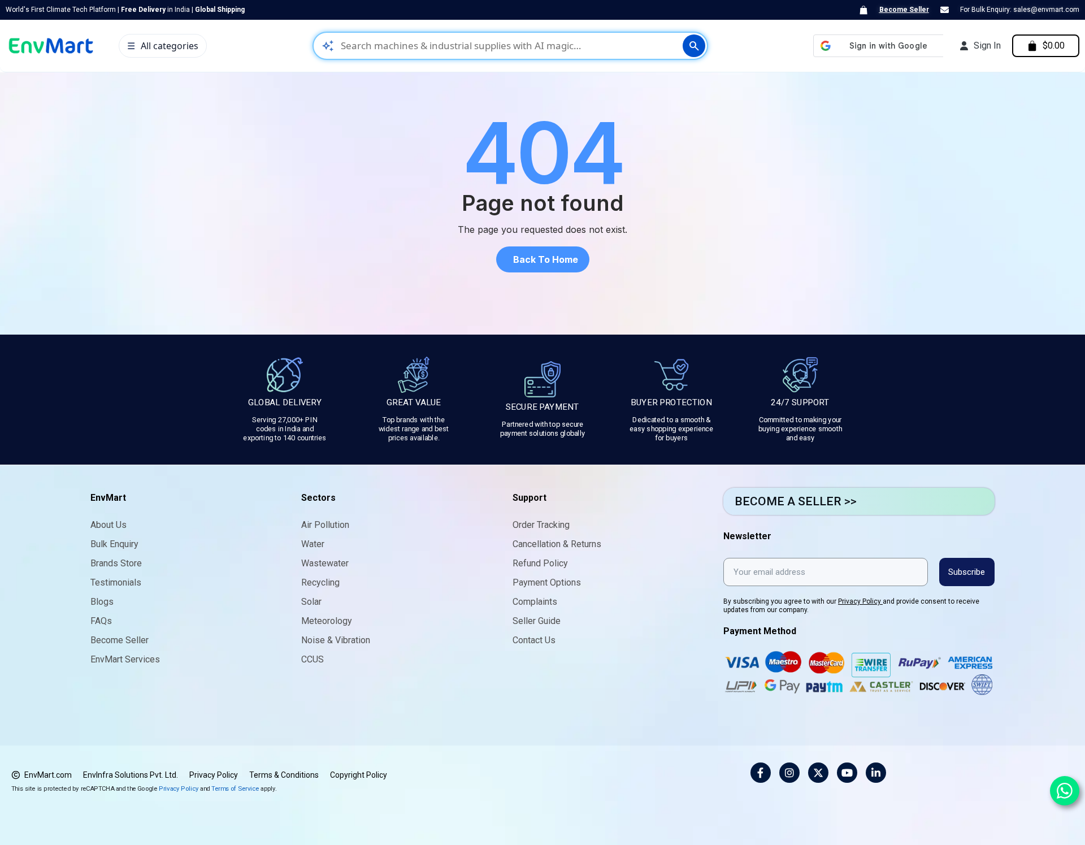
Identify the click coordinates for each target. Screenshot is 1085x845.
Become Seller (904, 10)
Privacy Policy (860, 601)
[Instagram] (789, 772)
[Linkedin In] (876, 772)
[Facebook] (760, 772)
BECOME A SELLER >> (796, 501)
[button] (542, 259)
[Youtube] (847, 772)
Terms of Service (235, 788)
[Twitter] (818, 772)
